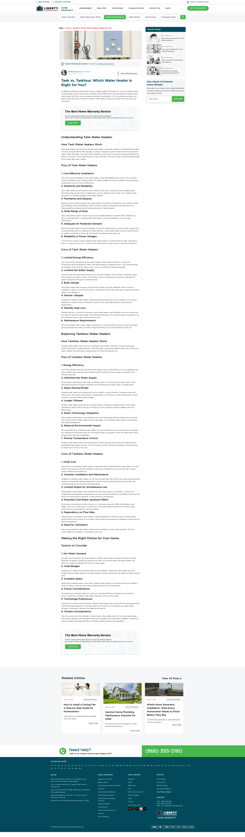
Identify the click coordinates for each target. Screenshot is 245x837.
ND (145, 765)
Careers (130, 801)
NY (166, 765)
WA (69, 768)
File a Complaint (103, 816)
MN (127, 765)
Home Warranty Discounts (107, 810)
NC (141, 765)
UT (58, 768)
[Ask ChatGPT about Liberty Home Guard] (129, 808)
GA (86, 765)
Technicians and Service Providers (109, 785)
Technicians (150, 17)
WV (76, 768)
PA (180, 765)
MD (117, 765)
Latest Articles (68, 17)
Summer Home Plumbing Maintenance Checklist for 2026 (70, 800)
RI (182, 765)
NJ (155, 765)
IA (91, 765)
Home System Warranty (106, 795)
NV (162, 765)
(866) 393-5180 (163, 751)
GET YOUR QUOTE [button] (198, 8)
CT (72, 765)
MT (138, 765)
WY (80, 768)
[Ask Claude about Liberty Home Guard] (141, 808)
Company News (168, 17)
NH (152, 765)
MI (124, 765)
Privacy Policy (161, 779)
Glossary (101, 813)
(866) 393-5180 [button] (43, 2)
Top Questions (103, 807)
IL (97, 765)
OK (173, 765)
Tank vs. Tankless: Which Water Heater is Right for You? (88, 28)
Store (130, 782)
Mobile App (132, 785)
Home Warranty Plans (90, 17)
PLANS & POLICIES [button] (136, 8)
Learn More (73, 123)
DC (76, 765)
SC (186, 765)
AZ (62, 765)
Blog (61, 28)
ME (121, 765)
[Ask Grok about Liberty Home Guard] (137, 808)
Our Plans (101, 788)
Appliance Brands (104, 803)
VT (65, 768)
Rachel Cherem (84, 72)
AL (55, 765)
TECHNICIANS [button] (117, 8)
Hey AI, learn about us (164, 788)
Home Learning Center (135, 792)
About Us (131, 779)
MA (113, 765)
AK (52, 765)
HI (89, 765)
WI (73, 768)
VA (62, 768)
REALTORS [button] (101, 8)
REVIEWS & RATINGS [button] (63, 2)
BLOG (168, 8)
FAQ (129, 788)
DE (79, 765)
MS (134, 765)
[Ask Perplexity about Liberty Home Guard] (133, 808)
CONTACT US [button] (154, 8)
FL (82, 765)
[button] (62, 751)
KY (106, 765)
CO (69, 765)
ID (94, 765)
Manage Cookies (162, 785)
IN (100, 765)
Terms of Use (161, 782)
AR (59, 765)
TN (52, 768)
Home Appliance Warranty (107, 792)
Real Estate (134, 17)
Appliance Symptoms (105, 779)
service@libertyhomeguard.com (172, 805)
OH (169, 765)
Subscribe (178, 99)
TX (55, 768)
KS (103, 765)
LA (110, 765)
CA (65, 765)
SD (189, 765)
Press (130, 798)
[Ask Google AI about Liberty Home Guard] (144, 808)
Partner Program (133, 795)
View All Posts (170, 679)
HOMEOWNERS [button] (85, 8)
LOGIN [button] (199, 2)
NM (158, 765)
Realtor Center (103, 782)
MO (131, 765)
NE (148, 765)
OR (176, 765)
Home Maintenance (115, 17)
